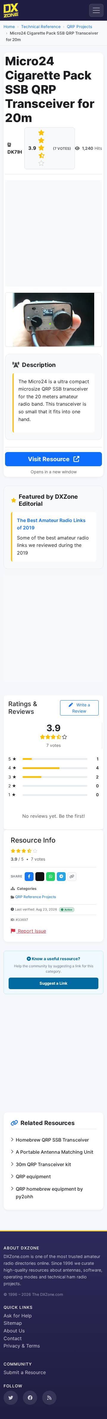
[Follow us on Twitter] (11, 1398)
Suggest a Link (53, 983)
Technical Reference (41, 26)
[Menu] (96, 10)
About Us (14, 1331)
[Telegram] (61, 876)
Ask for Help (18, 1316)
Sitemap (13, 1323)
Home (9, 26)
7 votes (38, 859)
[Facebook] (29, 876)
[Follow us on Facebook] (30, 1398)
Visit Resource (49, 459)
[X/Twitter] (39, 876)
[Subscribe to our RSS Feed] (49, 1398)
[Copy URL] (71, 876)
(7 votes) (62, 148)
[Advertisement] (53, 233)
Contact (13, 1338)
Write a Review (81, 707)
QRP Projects (79, 26)
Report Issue (31, 931)
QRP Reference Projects (35, 897)
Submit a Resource (25, 1372)
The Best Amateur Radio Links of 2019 (51, 524)
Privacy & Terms (22, 1346)
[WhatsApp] (50, 876)
